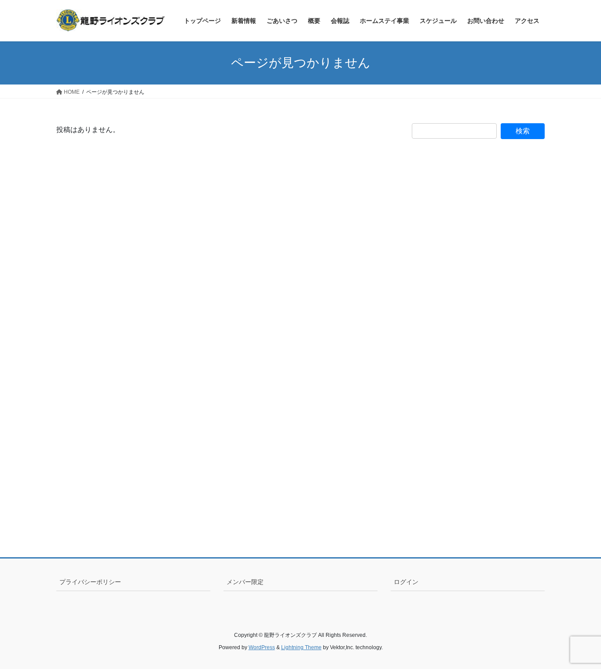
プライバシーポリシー (90, 581)
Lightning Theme (301, 647)
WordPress (262, 647)
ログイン (406, 581)
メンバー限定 (245, 581)
